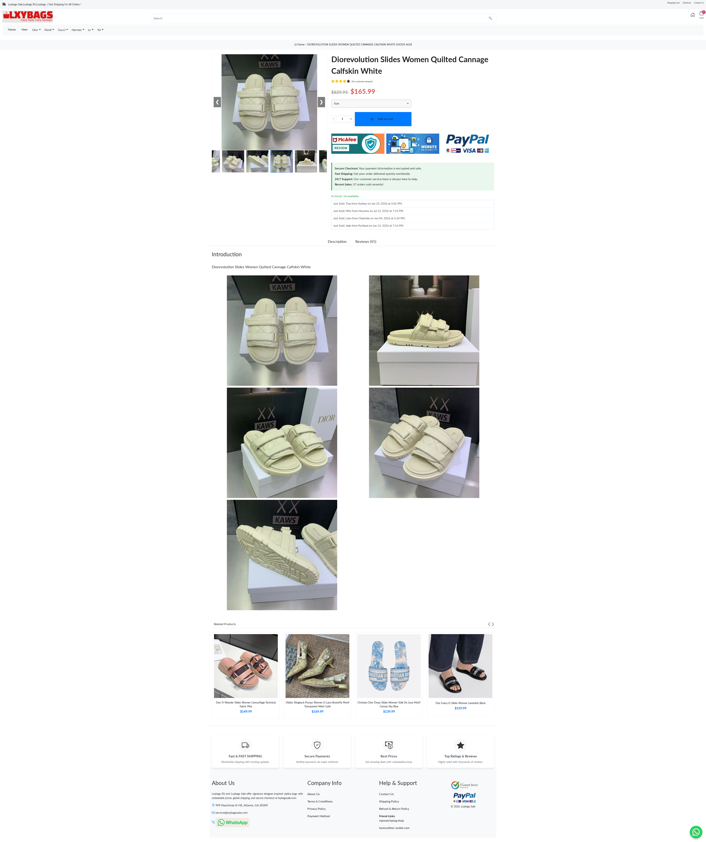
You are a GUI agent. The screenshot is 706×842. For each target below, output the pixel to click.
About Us (313, 794)
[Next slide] (493, 624)
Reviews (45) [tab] (365, 242)
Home (12, 29)
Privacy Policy (316, 808)
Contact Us (699, 3)
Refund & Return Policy (394, 808)
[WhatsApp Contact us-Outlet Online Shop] (696, 832)
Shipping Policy (389, 801)
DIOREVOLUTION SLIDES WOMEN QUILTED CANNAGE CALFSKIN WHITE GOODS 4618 (359, 44)
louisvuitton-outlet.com (394, 828)
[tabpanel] (246, 677)
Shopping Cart (673, 3)
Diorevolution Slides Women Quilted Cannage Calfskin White (261, 267)
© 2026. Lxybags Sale (463, 806)
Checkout (687, 3)
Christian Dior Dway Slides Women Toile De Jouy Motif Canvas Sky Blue (388, 704)
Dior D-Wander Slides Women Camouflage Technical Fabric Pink (246, 704)
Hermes (77, 30)
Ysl (99, 30)
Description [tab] (337, 242)
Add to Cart (385, 119)
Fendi (47, 30)
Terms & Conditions (320, 801)
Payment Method (318, 816)
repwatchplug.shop (391, 820)
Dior (35, 30)
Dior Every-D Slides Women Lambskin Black (461, 703)
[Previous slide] (489, 624)
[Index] (693, 15)
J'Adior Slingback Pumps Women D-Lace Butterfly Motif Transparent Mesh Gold (317, 704)
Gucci (61, 30)
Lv (89, 30)
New (25, 29)
